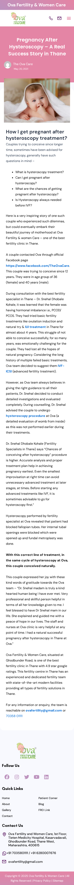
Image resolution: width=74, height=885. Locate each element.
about (6, 804)
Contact (7, 816)
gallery (6, 810)
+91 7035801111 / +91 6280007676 (31, 853)
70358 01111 (14, 716)
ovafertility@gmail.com (25, 862)
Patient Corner (47, 798)
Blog (41, 804)
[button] (69, 18)
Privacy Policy (42, 880)
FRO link (44, 810)
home (6, 798)
